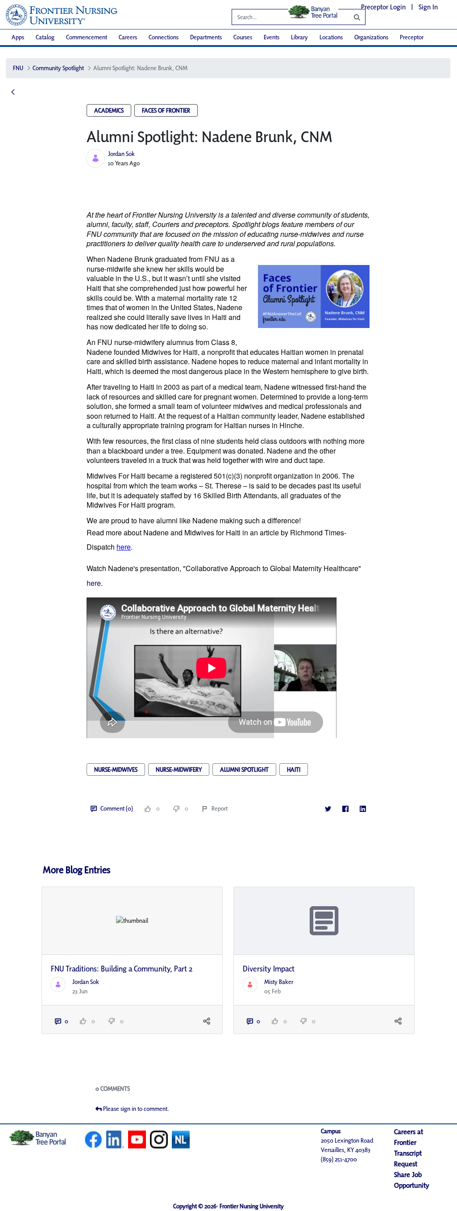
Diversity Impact (269, 968)
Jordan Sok (121, 154)
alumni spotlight (244, 769)
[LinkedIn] (363, 809)
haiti (293, 769)
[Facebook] (345, 809)
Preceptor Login (383, 7)
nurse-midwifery (179, 769)
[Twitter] (328, 809)
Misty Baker (278, 982)
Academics (109, 110)
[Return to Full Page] (13, 92)
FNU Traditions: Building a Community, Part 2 (121, 968)
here (94, 583)
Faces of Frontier (166, 110)
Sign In (428, 7)
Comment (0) (116, 808)
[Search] (350, 17)
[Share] (206, 1021)
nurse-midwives (115, 769)
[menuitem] (18, 37)
